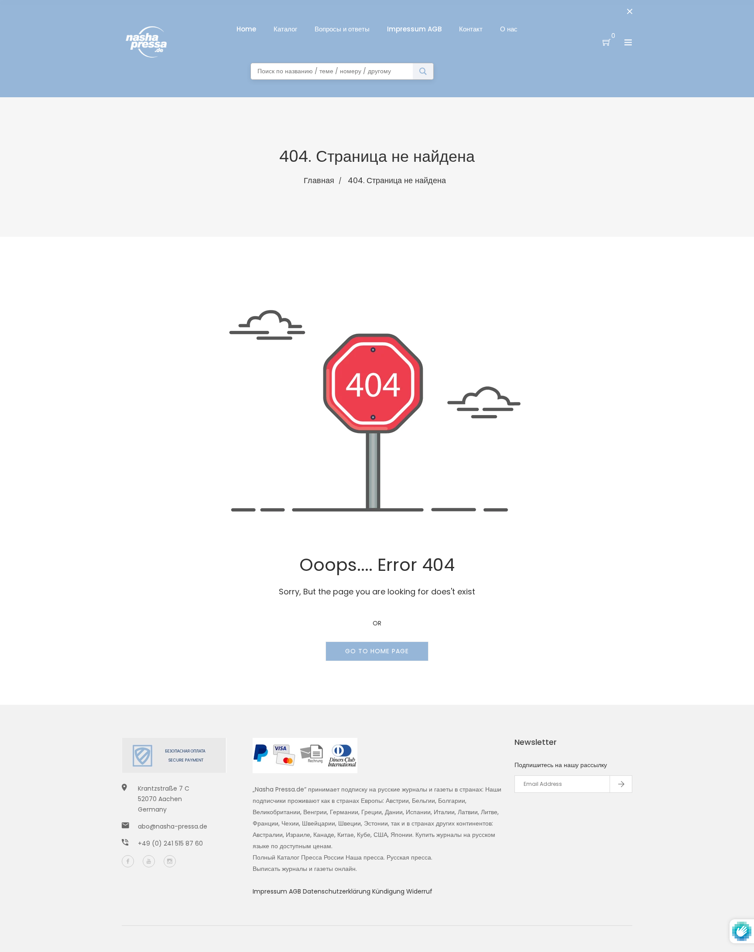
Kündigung (389, 891)
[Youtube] (149, 861)
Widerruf (419, 891)
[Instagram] (170, 861)
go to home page (377, 651)
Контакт (471, 29)
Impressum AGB (414, 29)
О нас (509, 29)
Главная (319, 180)
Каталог (285, 29)
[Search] (423, 71)
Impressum (271, 891)
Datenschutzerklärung (337, 891)
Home (246, 29)
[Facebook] (128, 861)
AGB (296, 891)
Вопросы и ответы (342, 29)
